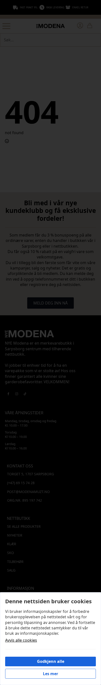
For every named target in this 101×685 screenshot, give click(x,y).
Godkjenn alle (50, 661)
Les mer (50, 673)
